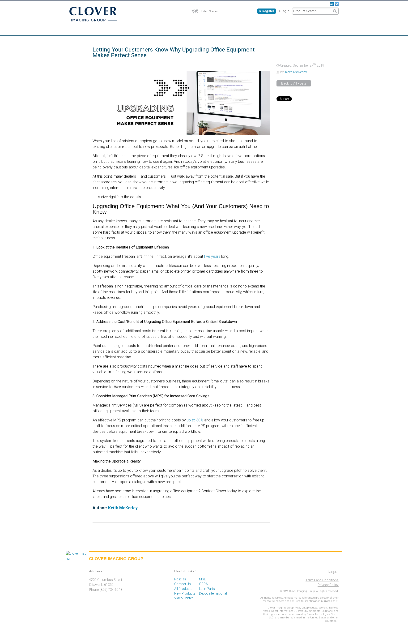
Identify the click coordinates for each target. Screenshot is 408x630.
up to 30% (195, 420)
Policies (180, 579)
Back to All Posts (293, 83)
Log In (285, 11)
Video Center (183, 598)
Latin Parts (207, 589)
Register (268, 11)
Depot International (213, 593)
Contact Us (182, 584)
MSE (202, 579)
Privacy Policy (328, 585)
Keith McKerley (296, 72)
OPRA (203, 584)
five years (212, 256)
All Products (183, 589)
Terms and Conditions (322, 580)
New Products (185, 593)
